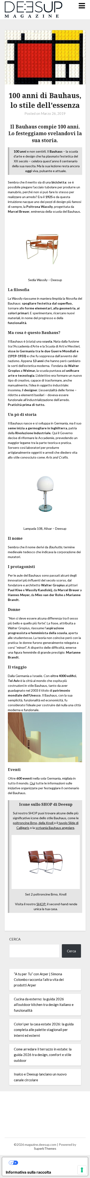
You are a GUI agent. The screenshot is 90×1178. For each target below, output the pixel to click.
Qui (32, 783)
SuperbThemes (45, 1148)
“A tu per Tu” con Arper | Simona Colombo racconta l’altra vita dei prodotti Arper (39, 979)
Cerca (15, 939)
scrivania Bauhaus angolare (55, 828)
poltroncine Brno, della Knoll (33, 823)
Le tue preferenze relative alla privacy (50, 1163)
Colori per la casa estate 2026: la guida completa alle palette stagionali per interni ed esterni (44, 1029)
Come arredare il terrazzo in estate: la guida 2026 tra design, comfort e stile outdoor (43, 1054)
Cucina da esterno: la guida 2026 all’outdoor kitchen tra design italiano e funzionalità (44, 1004)
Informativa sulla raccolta (28, 1172)
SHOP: (41, 904)
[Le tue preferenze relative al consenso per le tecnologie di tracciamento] (82, 1169)
